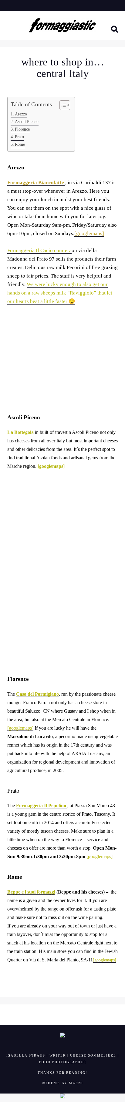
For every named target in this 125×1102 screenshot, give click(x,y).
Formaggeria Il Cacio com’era (39, 250)
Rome (20, 144)
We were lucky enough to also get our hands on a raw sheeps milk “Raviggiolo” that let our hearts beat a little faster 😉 (59, 292)
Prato (19, 136)
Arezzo (21, 114)
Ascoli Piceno (27, 121)
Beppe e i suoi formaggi (31, 891)
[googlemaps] (51, 466)
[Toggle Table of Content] (62, 105)
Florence (22, 129)
